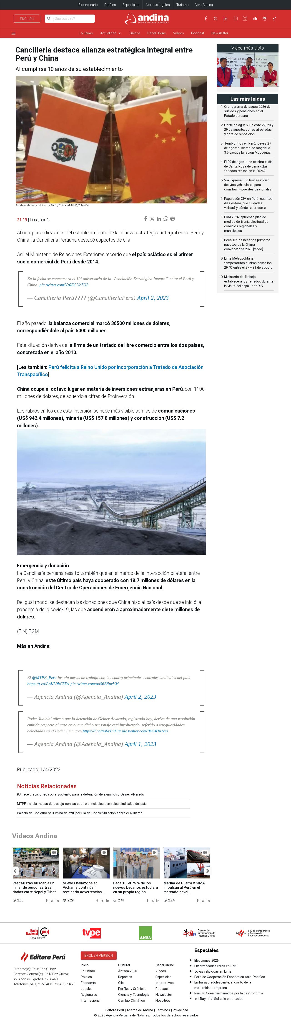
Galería (135, 33)
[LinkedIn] (225, 18)
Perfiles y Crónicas (132, 989)
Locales (87, 989)
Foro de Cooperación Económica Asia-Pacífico (229, 977)
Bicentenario (88, 5)
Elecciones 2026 (206, 960)
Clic (121, 983)
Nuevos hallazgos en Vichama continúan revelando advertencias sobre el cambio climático (85, 890)
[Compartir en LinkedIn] (57, 900)
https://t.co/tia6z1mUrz (102, 731)
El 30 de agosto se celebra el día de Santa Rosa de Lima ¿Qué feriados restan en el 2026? (248, 166)
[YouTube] (235, 18)
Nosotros (163, 1000)
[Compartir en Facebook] (47, 900)
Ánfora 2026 (127, 971)
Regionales (89, 995)
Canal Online (156, 33)
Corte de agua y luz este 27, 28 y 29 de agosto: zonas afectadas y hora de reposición (248, 129)
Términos (163, 1010)
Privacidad (180, 1010)
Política (86, 977)
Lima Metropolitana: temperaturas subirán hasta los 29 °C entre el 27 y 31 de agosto (248, 263)
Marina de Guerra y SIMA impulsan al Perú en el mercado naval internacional (184, 890)
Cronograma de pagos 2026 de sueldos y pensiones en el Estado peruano (247, 111)
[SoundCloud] (255, 18)
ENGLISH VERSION (98, 955)
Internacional (90, 1000)
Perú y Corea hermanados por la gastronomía (228, 993)
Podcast (197, 33)
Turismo (182, 5)
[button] (15, 871)
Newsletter (219, 33)
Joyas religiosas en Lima (212, 971)
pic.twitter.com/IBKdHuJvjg (145, 731)
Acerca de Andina (140, 1010)
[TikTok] (274, 18)
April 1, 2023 (140, 744)
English (27, 19)
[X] (215, 18)
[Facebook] (205, 18)
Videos (178, 33)
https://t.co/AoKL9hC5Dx (48, 683)
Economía (88, 983)
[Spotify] (264, 18)
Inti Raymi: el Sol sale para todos (218, 999)
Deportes (125, 977)
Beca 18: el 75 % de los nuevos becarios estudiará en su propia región (135, 887)
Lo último (86, 33)
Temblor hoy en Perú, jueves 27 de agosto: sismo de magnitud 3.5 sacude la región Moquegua (247, 148)
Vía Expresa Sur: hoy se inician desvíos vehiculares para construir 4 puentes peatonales (247, 184)
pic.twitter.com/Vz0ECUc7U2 (64, 285)
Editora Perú (114, 1010)
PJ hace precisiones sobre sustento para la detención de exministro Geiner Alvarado (80, 794)
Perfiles (110, 5)
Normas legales (158, 5)
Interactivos (165, 983)
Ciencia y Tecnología (133, 995)
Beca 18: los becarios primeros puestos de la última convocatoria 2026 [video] (247, 244)
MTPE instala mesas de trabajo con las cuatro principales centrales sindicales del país (82, 804)
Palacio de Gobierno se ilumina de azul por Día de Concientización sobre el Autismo (80, 813)
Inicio (85, 965)
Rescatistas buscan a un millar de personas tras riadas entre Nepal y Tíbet (34, 887)
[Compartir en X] (52, 900)
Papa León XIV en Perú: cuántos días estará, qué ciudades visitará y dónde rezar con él (248, 203)
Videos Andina (34, 836)
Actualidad (111, 33)
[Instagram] (245, 18)
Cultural (124, 965)
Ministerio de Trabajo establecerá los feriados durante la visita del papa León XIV (248, 281)
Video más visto (247, 48)
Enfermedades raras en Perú (215, 966)
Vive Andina (204, 5)
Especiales (131, 5)
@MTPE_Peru (44, 677)
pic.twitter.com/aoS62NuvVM (94, 683)
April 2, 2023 (153, 298)
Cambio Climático (131, 1000)
